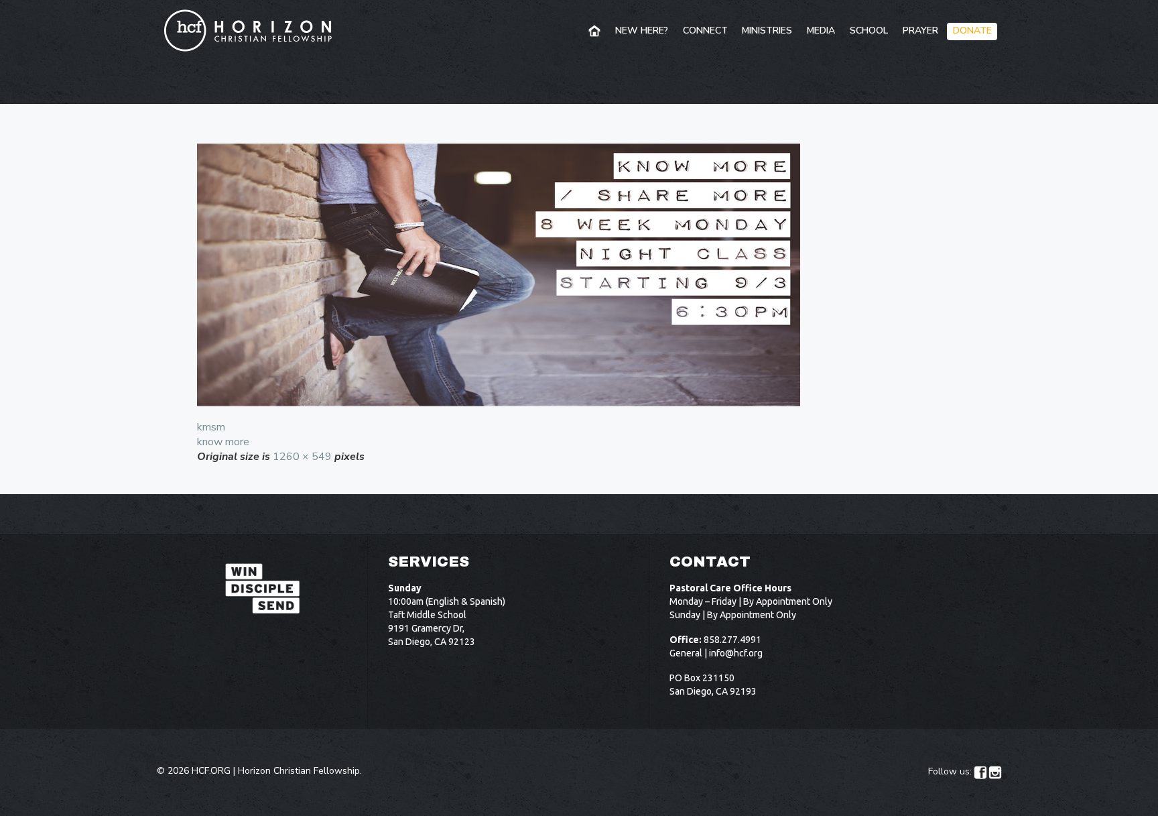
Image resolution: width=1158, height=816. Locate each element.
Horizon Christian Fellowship (299, 770)
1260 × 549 (302, 456)
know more (223, 441)
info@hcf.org (736, 653)
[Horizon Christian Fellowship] (248, 30)
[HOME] (595, 31)
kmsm (211, 427)
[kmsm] (579, 274)
